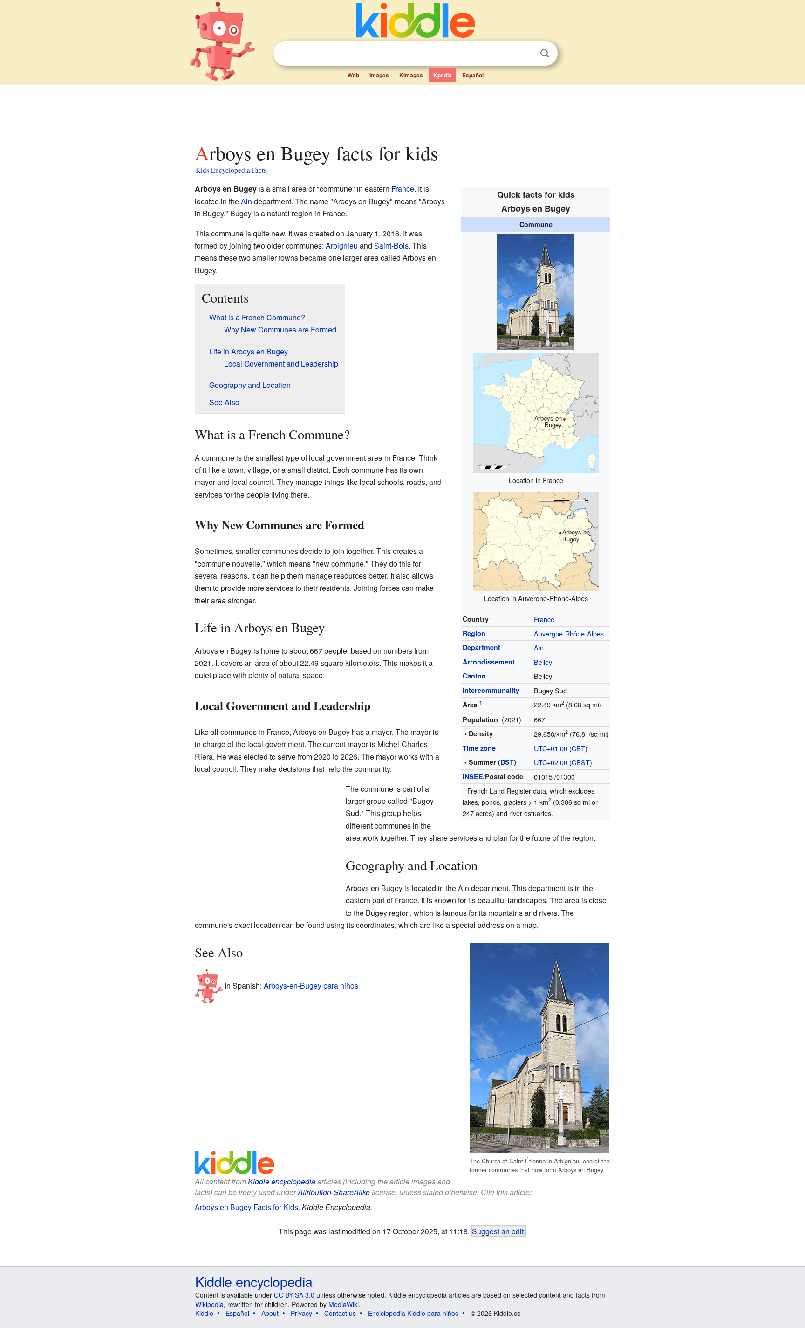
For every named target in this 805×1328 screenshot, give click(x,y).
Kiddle (204, 1313)
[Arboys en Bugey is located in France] (536, 412)
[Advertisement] (402, 111)
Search (544, 53)
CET (578, 748)
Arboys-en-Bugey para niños (311, 985)
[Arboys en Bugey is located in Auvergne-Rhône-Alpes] (536, 541)
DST (507, 762)
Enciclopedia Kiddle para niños (413, 1313)
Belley (543, 662)
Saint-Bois (391, 245)
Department (481, 647)
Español (473, 75)
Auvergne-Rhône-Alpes (569, 633)
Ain (539, 647)
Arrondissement (489, 661)
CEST (581, 762)
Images (379, 75)
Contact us (340, 1313)
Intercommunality (491, 690)
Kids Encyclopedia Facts (231, 169)
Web (353, 75)
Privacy (301, 1313)
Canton (474, 675)
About (270, 1313)
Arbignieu (342, 245)
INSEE (473, 776)
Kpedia (442, 75)
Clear (525, 54)
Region (474, 633)
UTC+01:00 (550, 748)
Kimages (411, 75)
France (544, 619)
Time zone (479, 748)
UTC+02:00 (550, 762)
